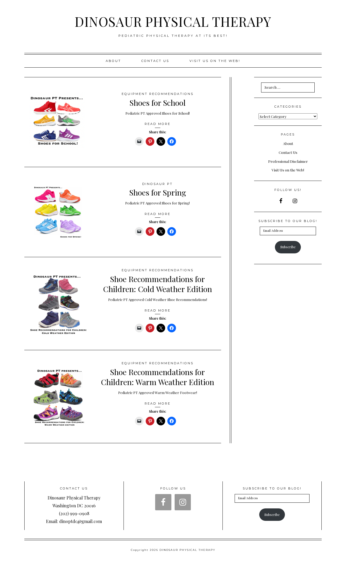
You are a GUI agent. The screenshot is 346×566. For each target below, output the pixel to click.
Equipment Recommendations (158, 94)
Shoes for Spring (157, 192)
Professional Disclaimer (288, 161)
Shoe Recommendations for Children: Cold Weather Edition (157, 284)
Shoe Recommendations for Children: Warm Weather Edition (157, 377)
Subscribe (288, 246)
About (113, 61)
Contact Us (155, 61)
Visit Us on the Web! (288, 169)
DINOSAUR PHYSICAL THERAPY (173, 21)
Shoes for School (157, 102)
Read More (158, 124)
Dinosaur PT (157, 184)
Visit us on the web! (214, 61)
